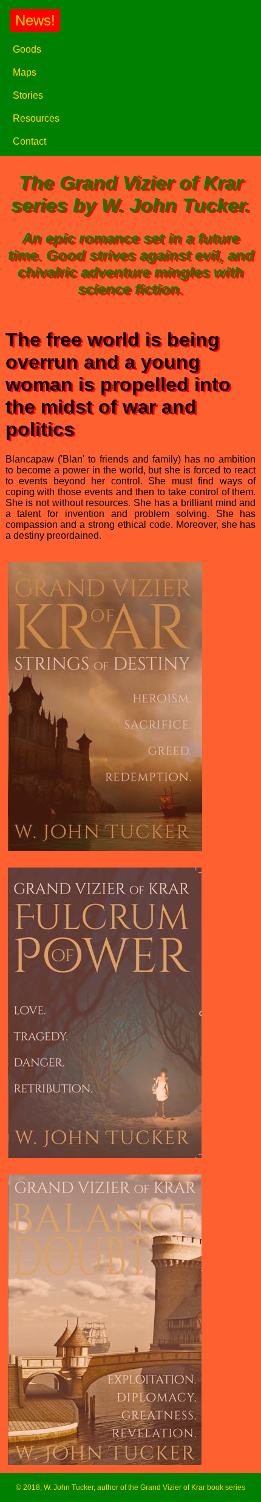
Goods (27, 49)
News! (35, 20)
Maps (24, 72)
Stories (28, 95)
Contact (29, 141)
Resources (36, 118)
